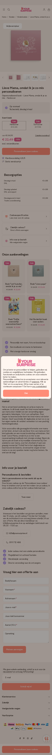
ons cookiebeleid (39, 386)
